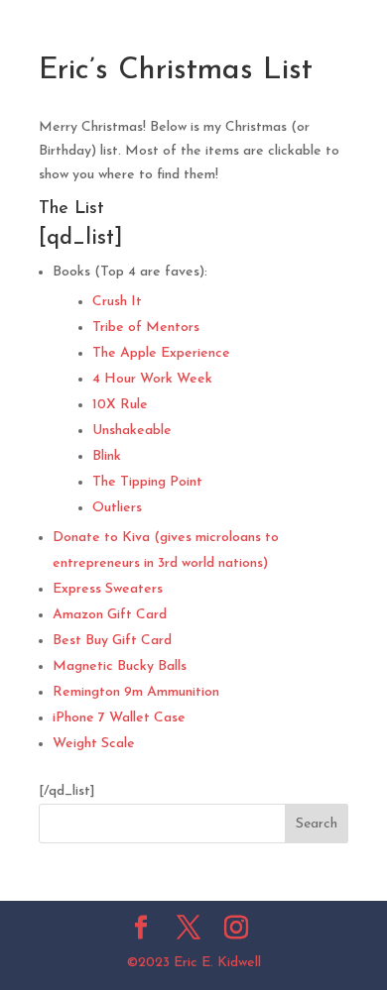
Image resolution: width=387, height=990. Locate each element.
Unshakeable (132, 430)
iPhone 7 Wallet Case (119, 718)
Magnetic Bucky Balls (120, 666)
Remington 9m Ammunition (136, 692)
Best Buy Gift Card (112, 640)
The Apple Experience (161, 353)
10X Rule (120, 404)
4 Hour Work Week (152, 379)
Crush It (117, 301)
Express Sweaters (108, 589)
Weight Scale (94, 743)
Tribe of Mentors (145, 327)
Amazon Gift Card (110, 614)
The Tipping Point (147, 482)
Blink (106, 456)
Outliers (117, 507)
